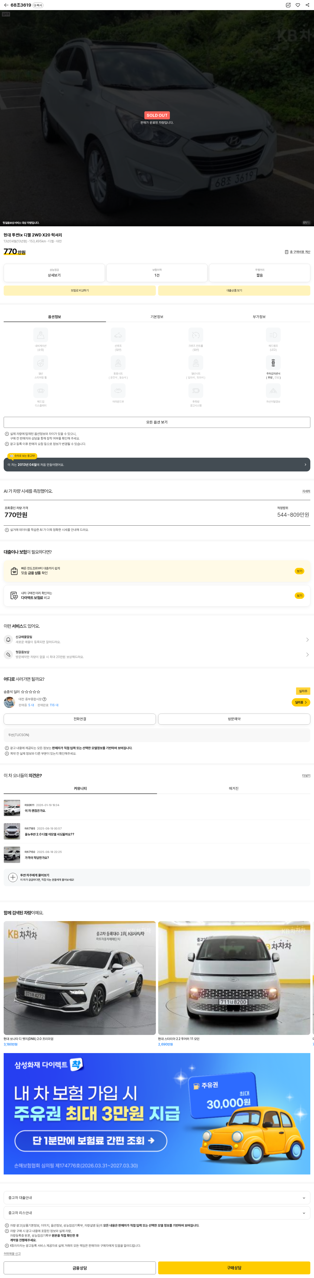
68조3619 (26, 5)
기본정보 (157, 317)
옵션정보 (54, 317)
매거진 (234, 788)
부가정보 (259, 317)
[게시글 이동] (157, 808)
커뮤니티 (80, 788)
